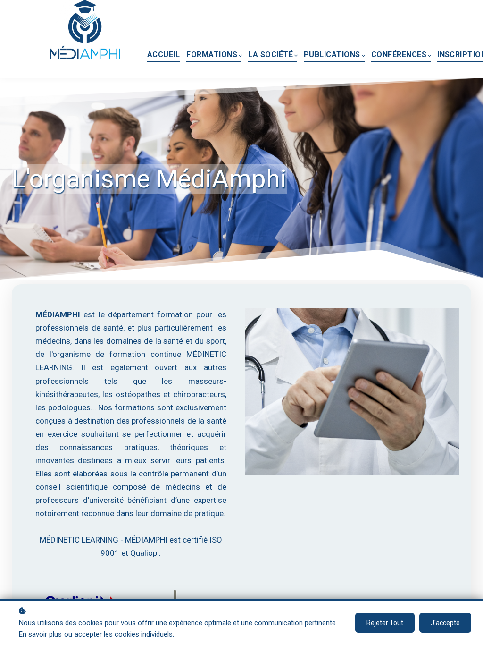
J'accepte (445, 623)
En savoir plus (40, 634)
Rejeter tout (384, 623)
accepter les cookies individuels (124, 634)
